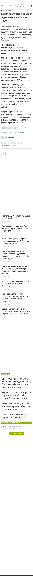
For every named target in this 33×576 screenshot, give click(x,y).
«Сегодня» (23, 66)
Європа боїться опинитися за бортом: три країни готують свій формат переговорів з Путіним (16, 311)
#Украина (3, 132)
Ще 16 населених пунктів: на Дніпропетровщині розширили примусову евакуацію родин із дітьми (15, 270)
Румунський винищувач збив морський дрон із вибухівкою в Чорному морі (15, 228)
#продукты (10, 132)
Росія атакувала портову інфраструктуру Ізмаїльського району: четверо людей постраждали (15, 297)
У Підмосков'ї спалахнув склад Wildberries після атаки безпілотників (15, 283)
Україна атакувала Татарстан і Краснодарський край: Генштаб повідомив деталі (15, 241)
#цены (15, 132)
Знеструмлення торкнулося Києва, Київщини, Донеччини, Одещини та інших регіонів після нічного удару (16, 255)
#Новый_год (21, 132)
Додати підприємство (16, 433)
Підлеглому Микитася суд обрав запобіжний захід (16, 217)
